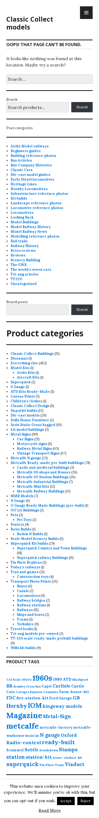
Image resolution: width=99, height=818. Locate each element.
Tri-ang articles (25, 274)
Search (11, 99)
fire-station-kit (32, 697)
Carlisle (61, 686)
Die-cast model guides (30, 174)
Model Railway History (31, 227)
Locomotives (22, 212)
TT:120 (16, 279)
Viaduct (74, 764)
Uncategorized (24, 284)
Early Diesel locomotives (32, 179)
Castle (77, 686)
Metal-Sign (57, 716)
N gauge (50, 735)
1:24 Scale (13, 679)
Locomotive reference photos (37, 208)
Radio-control (23, 742)
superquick (22, 764)
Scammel (15, 750)
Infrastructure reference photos (39, 193)
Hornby (16, 706)
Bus (38, 686)
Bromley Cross (24, 686)
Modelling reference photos (35, 236)
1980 (57, 679)
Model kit (32, 736)
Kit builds (19, 198)
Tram (59, 765)
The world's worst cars (31, 269)
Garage (65, 698)
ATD (67, 679)
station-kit (39, 757)
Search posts (17, 302)
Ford (53, 698)
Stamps (68, 749)
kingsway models (62, 706)
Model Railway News (29, 231)
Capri (46, 686)
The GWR (19, 265)
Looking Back (22, 217)
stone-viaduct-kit (67, 757)
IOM (35, 705)
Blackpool (80, 679)
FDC (11, 698)
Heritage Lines (24, 184)
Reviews (18, 255)
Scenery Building (25, 260)
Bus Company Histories (31, 165)
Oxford (69, 735)
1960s (42, 678)
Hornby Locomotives (29, 189)
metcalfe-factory (56, 727)
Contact (18, 793)
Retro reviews (23, 250)
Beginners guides (26, 151)
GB (76, 698)
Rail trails (19, 241)
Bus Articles (21, 160)
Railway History (25, 246)
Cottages (22, 692)
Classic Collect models (29, 22)
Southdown (48, 750)
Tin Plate (46, 765)
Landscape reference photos (36, 203)
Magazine (24, 715)
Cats (10, 691)
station (15, 756)
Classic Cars (21, 170)
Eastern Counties (44, 692)
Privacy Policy (23, 788)
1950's (27, 679)
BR (9, 686)
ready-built (58, 742)
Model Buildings (25, 222)
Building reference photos (33, 155)
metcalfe (22, 726)
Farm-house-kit (74, 691)
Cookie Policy (22, 783)
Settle (32, 750)
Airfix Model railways (30, 146)
